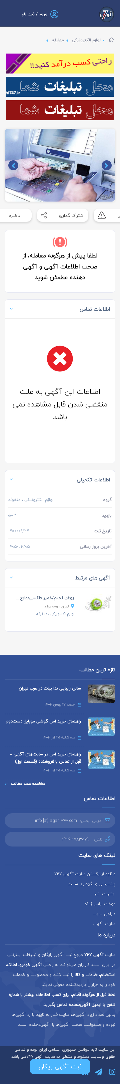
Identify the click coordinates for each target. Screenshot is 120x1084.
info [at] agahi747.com (56, 820)
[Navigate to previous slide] (107, 165)
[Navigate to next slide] (13, 165)
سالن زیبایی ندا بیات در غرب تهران (50, 688)
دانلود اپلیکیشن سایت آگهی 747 (84, 873)
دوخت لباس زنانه (100, 903)
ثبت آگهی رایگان (60, 1066)
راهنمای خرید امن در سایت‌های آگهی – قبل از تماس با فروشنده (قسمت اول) (45, 757)
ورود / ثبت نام (34, 14)
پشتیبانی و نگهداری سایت (91, 883)
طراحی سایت (103, 913)
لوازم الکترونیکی (86, 40)
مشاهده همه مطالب (28, 783)
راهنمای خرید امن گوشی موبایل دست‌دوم (43, 721)
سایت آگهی (104, 923)
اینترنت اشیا (104, 893)
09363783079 (75, 839)
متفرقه (58, 40)
